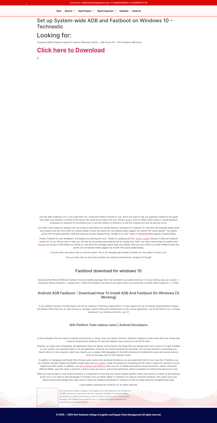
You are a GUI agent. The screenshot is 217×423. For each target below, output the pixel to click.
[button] (69, 11)
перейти (42, 244)
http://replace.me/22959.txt (92, 366)
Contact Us (136, 10)
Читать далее (142, 238)
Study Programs (84, 10)
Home (59, 10)
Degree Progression (105, 10)
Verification (123, 10)
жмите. (128, 220)
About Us (68, 10)
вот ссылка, (100, 363)
